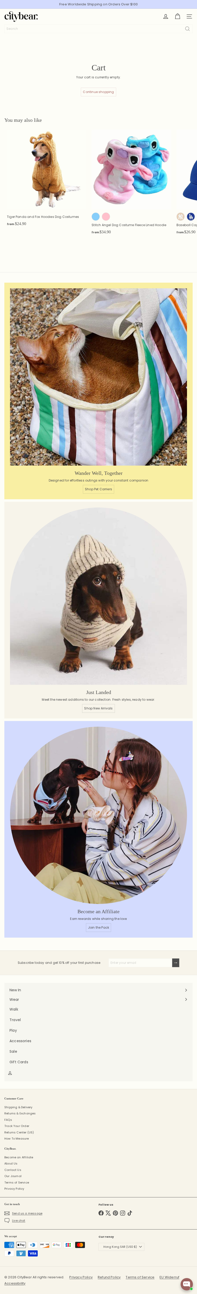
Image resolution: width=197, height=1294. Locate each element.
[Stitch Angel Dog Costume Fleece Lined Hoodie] (131, 183)
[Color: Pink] (106, 216)
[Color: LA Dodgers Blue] (191, 216)
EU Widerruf (169, 1277)
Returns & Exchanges (20, 1113)
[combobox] (98, 28)
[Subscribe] (175, 962)
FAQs (8, 1120)
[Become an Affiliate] (98, 815)
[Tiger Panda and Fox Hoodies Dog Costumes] (46, 179)
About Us (10, 1163)
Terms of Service (16, 1182)
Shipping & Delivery (18, 1107)
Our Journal (13, 1176)
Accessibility (14, 1283)
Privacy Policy (14, 1189)
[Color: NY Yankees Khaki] (180, 216)
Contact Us (12, 1170)
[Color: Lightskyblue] (96, 216)
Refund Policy (109, 1277)
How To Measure (16, 1138)
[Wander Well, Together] (98, 377)
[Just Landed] (98, 596)
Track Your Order (16, 1126)
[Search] (187, 28)
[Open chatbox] (187, 1284)
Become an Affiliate (18, 1157)
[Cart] (177, 16)
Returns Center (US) (19, 1132)
